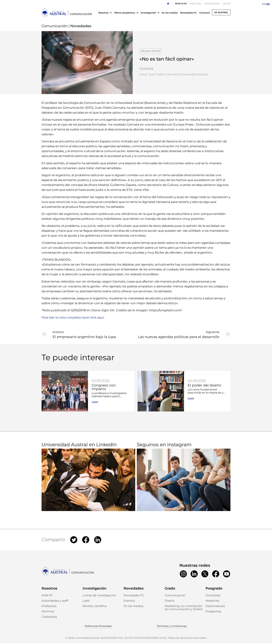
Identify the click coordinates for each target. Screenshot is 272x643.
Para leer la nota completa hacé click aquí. (73, 317)
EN (264, 4)
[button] (48, 611)
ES (268, 4)
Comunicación (55, 26)
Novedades (134, 588)
